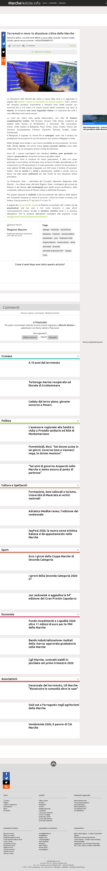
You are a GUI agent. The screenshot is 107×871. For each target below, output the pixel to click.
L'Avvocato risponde (46, 813)
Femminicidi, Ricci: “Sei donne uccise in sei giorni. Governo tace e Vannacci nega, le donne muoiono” (53, 450)
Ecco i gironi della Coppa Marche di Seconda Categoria (51, 558)
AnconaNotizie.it (79, 804)
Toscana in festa (9, 849)
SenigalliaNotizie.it (45, 833)
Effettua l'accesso (29, 337)
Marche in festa (8, 833)
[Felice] (51, 273)
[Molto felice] (66, 273)
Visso (45, 255)
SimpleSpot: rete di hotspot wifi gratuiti (86, 843)
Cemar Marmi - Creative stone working (87, 839)
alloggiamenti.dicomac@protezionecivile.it (27, 217)
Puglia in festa (8, 847)
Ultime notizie (43, 800)
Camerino (56, 234)
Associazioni (7, 806)
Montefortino (47, 238)
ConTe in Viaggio (44, 814)
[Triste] (22, 273)
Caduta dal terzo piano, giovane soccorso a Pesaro (49, 403)
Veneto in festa (8, 853)
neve (56, 238)
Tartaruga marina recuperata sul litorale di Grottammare (50, 383)
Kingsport (42, 843)
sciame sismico (63, 242)
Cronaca (73, 45)
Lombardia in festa (9, 843)
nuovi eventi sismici (28, 205)
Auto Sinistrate (44, 841)
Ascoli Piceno (65, 230)
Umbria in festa (8, 851)
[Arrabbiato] (7, 273)
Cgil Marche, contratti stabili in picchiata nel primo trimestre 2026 (51, 661)
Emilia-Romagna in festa (11, 837)
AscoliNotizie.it (79, 810)
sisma (72, 242)
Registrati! (53, 337)
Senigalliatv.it (43, 835)
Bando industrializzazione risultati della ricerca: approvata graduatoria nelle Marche (52, 643)
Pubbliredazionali (44, 809)
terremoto (56, 247)
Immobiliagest (43, 849)
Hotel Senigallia (79, 841)
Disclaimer (57, 867)
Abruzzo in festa (8, 835)
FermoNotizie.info (80, 809)
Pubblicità (65, 867)
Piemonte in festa (9, 845)
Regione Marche (17, 229)
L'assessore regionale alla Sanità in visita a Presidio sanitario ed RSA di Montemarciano (51, 430)
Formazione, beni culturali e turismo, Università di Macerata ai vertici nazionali (52, 495)
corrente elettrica (68, 234)
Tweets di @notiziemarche (93, 342)
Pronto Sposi (43, 847)
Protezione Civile (65, 238)
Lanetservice (36, 867)
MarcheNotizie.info (80, 800)
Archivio (41, 803)
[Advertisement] (95, 70)
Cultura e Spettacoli (10, 804)
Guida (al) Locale (44, 816)
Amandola (55, 230)
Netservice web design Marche (84, 837)
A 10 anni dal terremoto (44, 362)
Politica (5, 803)
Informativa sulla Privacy (77, 867)
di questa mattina (40, 102)
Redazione (42, 804)
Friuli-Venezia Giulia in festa (12, 839)
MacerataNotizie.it (80, 806)
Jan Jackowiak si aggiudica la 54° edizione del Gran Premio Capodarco (53, 597)
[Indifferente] (36, 273)
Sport (5, 809)
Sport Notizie (43, 845)
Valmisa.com (43, 837)
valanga (68, 251)
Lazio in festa (7, 841)
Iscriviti (41, 806)
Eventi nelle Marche (45, 819)
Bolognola (47, 234)
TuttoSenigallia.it (44, 839)
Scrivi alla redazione (45, 820)
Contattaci (42, 810)
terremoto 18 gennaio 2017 (53, 251)
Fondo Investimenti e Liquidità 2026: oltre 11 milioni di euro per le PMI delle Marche (52, 624)
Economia (6, 810)
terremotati (47, 247)
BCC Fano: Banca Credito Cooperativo (87, 845)
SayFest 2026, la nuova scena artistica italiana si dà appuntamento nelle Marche (53, 534)
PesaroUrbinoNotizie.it (81, 803)
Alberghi (46, 230)
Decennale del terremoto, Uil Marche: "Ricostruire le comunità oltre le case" (53, 687)
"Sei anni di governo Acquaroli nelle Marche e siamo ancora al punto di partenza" (52, 469)
